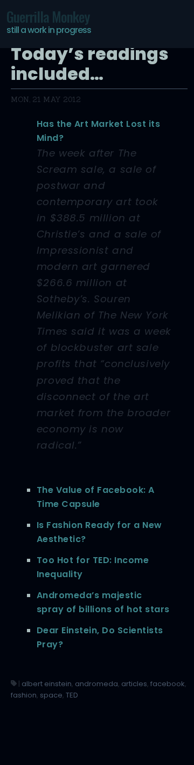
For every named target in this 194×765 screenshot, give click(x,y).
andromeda (96, 684)
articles (134, 684)
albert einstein (47, 684)
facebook (167, 684)
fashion (24, 695)
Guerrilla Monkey (48, 21)
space (51, 695)
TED (72, 695)
